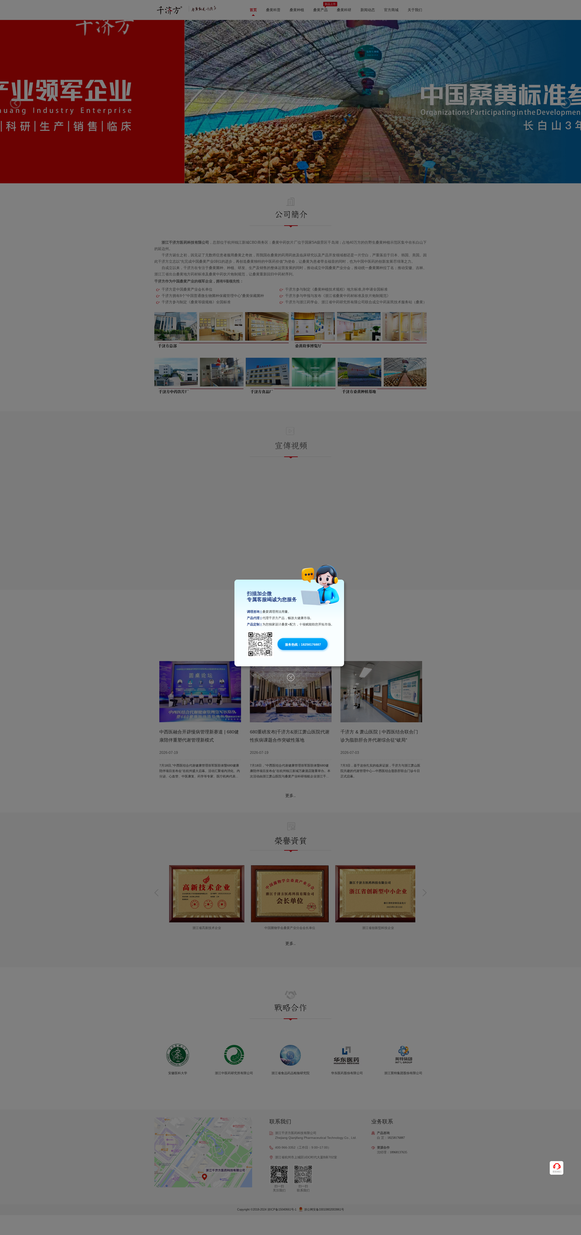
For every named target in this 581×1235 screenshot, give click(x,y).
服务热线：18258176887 (303, 644)
